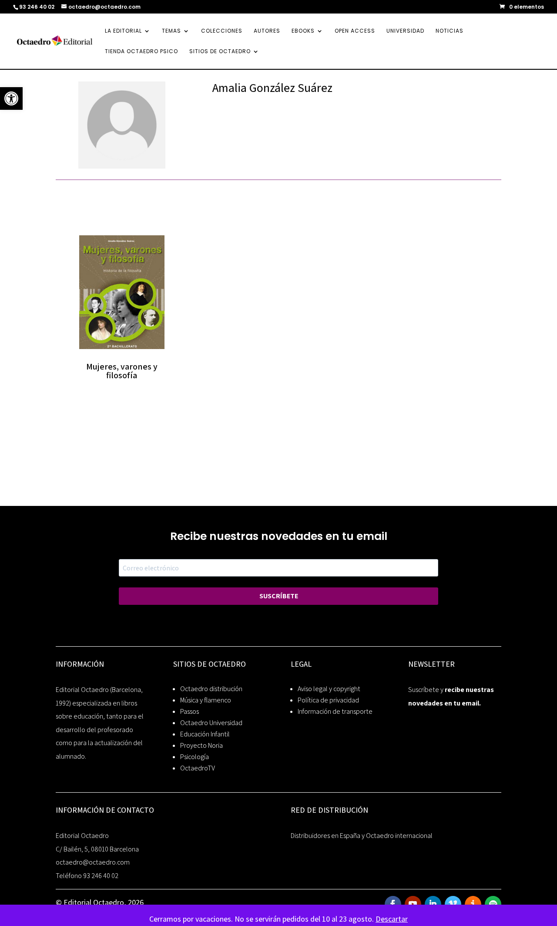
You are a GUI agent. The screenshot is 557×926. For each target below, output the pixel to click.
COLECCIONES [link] (221, 31)
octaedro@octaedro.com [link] (93, 862)
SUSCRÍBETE (278, 595)
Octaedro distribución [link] (211, 688)
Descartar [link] (392, 919)
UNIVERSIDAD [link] (405, 31)
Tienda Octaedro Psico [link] (141, 51)
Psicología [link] (194, 756)
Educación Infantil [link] (205, 734)
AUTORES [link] (267, 31)
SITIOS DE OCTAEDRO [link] (220, 51)
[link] (11, 98)
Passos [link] (189, 711)
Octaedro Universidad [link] (211, 722)
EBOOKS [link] (303, 31)
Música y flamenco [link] (205, 700)
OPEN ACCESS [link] (355, 31)
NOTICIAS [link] (449, 31)
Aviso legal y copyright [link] (329, 688)
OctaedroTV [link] (197, 768)
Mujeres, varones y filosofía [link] (122, 371)
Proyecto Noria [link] (201, 745)
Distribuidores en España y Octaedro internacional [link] (362, 835)
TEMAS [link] (171, 31)
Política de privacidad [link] (328, 700)
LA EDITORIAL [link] (123, 31)
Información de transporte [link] (335, 711)
